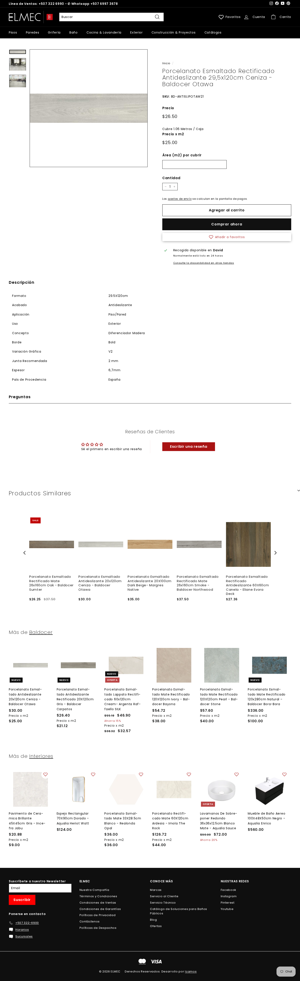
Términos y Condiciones (98, 896)
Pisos (13, 32)
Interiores (41, 756)
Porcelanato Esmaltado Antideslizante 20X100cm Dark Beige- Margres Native (150, 583)
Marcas (156, 890)
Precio (168, 108)
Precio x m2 (173, 134)
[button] (226, 237)
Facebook (229, 890)
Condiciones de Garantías (100, 909)
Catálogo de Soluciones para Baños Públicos (178, 911)
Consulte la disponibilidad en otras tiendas (203, 263)
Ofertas (156, 926)
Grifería (54, 32)
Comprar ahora (226, 224)
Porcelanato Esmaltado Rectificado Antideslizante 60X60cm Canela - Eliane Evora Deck (247, 585)
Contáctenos (90, 921)
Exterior (136, 32)
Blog (153, 920)
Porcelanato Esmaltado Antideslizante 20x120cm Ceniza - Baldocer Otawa (100, 583)
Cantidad (171, 178)
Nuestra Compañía (94, 890)
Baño (73, 32)
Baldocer (41, 632)
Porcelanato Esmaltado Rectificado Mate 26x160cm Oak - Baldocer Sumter (51, 583)
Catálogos (213, 32)
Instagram (229, 896)
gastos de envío (180, 199)
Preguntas (20, 397)
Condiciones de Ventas (98, 903)
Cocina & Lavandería (104, 32)
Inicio (166, 63)
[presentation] (25, 553)
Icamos (191, 971)
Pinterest (228, 903)
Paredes (32, 32)
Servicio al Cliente (164, 896)
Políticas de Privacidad (98, 915)
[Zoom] (88, 108)
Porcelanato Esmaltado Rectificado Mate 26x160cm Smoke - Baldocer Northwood (198, 583)
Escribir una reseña (188, 446)
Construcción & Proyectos (174, 32)
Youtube (227, 909)
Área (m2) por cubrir (182, 155)
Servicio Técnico (163, 903)
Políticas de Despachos (98, 928)
